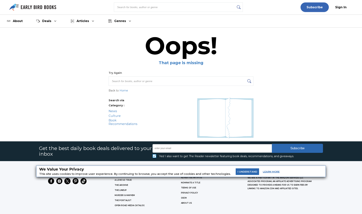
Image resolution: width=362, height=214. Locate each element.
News (113, 111)
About (18, 21)
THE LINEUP (121, 190)
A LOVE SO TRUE (123, 180)
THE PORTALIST (123, 200)
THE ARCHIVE (121, 185)
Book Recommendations (123, 122)
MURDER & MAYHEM (125, 195)
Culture (115, 116)
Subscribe (315, 7)
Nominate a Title (190, 182)
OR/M (184, 198)
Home (124, 90)
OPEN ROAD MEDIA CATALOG (130, 205)
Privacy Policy (189, 193)
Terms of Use (188, 188)
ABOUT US (186, 203)
